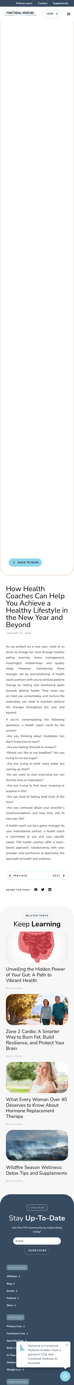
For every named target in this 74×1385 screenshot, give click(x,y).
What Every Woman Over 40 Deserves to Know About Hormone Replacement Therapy (36, 1107)
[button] (36, 889)
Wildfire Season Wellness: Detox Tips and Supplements (36, 1170)
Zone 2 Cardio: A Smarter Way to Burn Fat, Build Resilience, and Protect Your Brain (35, 1040)
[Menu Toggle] (69, 14)
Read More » (15, 988)
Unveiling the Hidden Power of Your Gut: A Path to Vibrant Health (35, 974)
